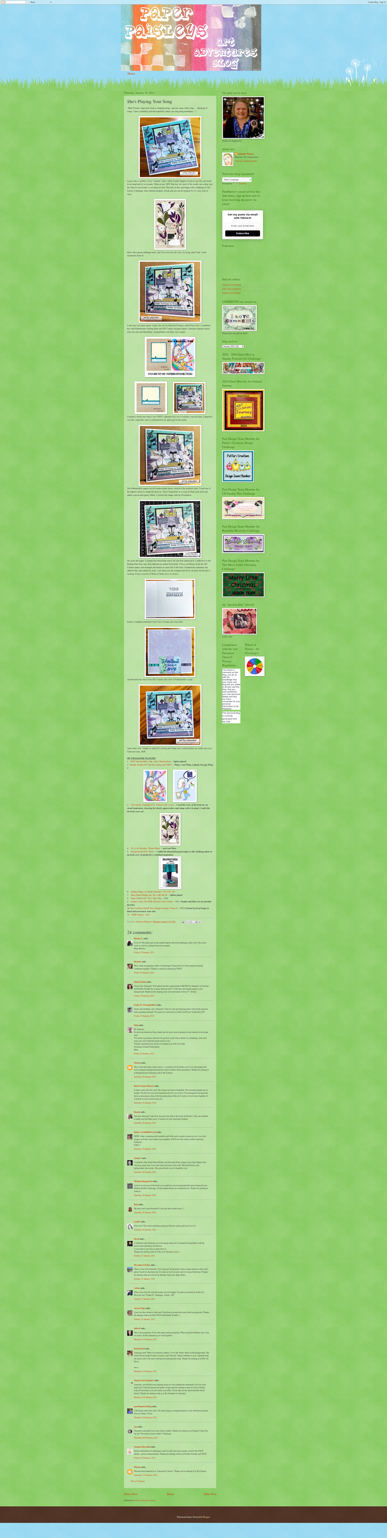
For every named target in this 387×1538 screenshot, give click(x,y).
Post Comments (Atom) (145, 1500)
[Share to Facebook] (196, 922)
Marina (137, 1062)
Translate (242, 183)
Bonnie (137, 1111)
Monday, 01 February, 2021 (145, 1339)
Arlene (137, 1288)
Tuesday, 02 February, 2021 (145, 1417)
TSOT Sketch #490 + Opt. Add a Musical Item (150, 761)
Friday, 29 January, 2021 (144, 952)
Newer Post (130, 1494)
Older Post (210, 1494)
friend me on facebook (231, 284)
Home (131, 73)
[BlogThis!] (190, 922)
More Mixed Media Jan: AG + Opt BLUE (149, 895)
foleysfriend (139, 1348)
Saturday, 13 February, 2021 (146, 1475)
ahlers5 (137, 1328)
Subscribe (242, 233)
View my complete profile (246, 160)
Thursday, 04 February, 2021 (146, 1437)
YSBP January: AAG (140, 914)
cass (135, 1426)
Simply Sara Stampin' (144, 1380)
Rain (136, 1204)
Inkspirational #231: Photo (142, 851)
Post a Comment (138, 1481)
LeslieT (137, 1221)
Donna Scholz (140, 981)
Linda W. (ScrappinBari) (145, 1004)
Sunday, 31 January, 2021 (144, 1255)
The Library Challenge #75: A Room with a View (152, 804)
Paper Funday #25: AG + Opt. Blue (146, 898)
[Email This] (187, 922)
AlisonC (137, 1158)
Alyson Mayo (139, 1308)
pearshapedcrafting (143, 1406)
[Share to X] (193, 922)
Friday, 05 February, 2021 (145, 1457)
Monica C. (138, 938)
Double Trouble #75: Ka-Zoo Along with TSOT (151, 764)
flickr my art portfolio (231, 292)
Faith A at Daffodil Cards (145, 1132)
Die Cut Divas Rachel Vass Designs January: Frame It (153, 908)
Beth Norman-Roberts (144, 1085)
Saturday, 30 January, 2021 (145, 1076)
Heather (137, 961)
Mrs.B (136, 1238)
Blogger (206, 1516)
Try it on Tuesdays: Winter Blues (145, 848)
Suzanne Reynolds (142, 1446)
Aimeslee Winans (245, 153)
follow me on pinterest (231, 288)
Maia (136, 1025)
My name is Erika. (142, 1264)
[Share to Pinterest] (199, 922)
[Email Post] (182, 921)
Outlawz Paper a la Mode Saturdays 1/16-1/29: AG (153, 891)
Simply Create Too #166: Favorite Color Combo (152, 901)
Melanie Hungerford (143, 1181)
